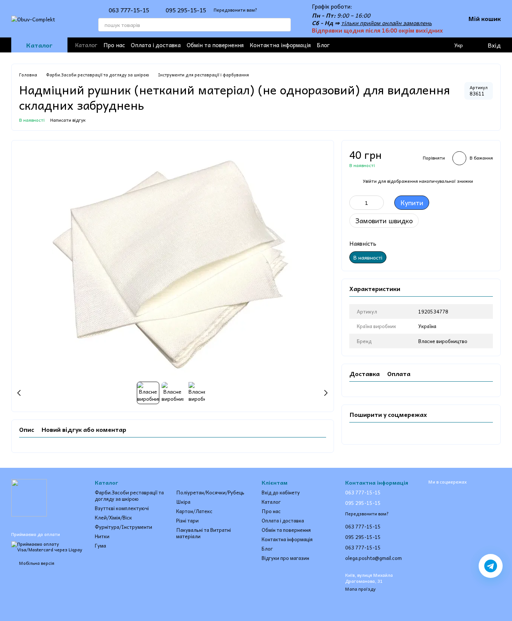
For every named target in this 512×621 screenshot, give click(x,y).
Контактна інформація (280, 44)
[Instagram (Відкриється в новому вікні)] (362, 44)
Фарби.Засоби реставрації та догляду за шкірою (129, 495)
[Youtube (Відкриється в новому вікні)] (374, 44)
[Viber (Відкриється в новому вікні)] (398, 44)
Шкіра (183, 502)
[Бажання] (428, 45)
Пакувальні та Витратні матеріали (203, 533)
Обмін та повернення (215, 44)
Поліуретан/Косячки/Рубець (210, 492)
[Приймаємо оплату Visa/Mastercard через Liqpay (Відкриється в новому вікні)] (47, 546)
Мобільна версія (36, 563)
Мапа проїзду (360, 589)
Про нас (114, 44)
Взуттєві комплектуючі (122, 508)
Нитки (102, 536)
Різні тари (187, 520)
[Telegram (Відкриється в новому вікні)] (386, 44)
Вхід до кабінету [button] (281, 492)
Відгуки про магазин (285, 558)
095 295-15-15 (186, 10)
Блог (323, 44)
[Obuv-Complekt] (29, 497)
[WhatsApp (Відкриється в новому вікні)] (410, 44)
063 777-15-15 (129, 10)
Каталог (86, 44)
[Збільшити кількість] (378, 202)
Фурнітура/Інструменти (123, 527)
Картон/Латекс (194, 511)
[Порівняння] (443, 45)
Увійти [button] (370, 181)
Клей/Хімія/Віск (113, 517)
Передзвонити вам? (235, 10)
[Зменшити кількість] (355, 202)
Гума (100, 545)
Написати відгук (67, 120)
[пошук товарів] (284, 24)
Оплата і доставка (156, 44)
